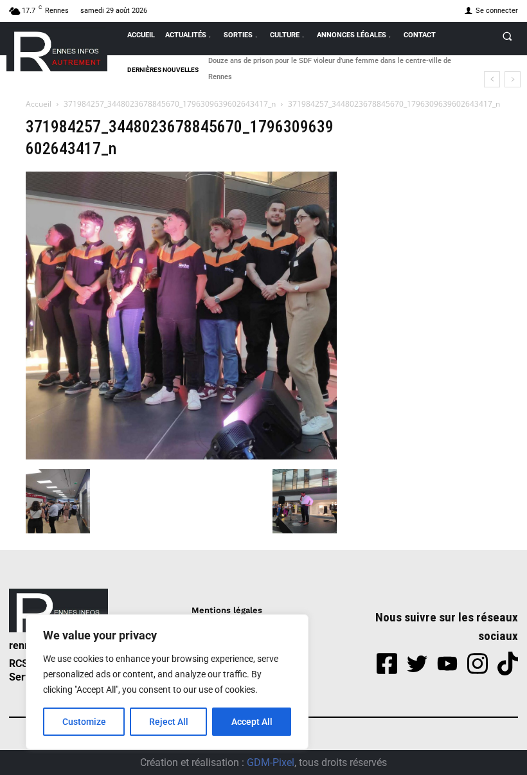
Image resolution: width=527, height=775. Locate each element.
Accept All (251, 722)
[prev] (492, 79)
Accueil (38, 103)
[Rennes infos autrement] (56, 49)
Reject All (168, 722)
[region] (167, 681)
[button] (507, 35)
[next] (513, 79)
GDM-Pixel (270, 762)
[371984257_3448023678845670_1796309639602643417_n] (181, 456)
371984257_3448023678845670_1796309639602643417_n (170, 103)
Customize (84, 722)
